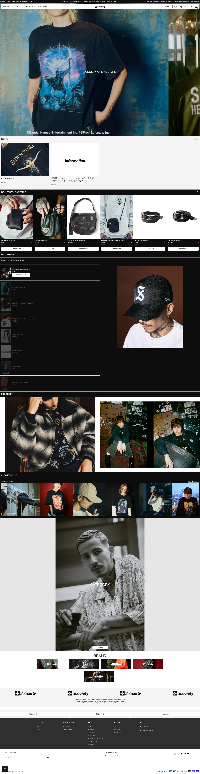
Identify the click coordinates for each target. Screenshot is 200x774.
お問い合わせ (117, 732)
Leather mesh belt (174, 240)
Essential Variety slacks (20, 382)
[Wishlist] (175, 6)
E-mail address (7, 757)
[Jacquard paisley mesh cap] (6, 272)
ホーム (90, 726)
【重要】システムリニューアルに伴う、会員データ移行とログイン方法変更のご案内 (73, 179)
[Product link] (16, 223)
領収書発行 (91, 744)
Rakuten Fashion (67, 729)
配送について (100, 714)
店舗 (38, 729)
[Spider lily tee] (6, 367)
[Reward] (5, 769)
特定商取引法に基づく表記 (95, 738)
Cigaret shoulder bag (8, 240)
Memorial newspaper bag (76, 240)
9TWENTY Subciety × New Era (22, 303)
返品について (33, 714)
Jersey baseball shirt (19, 287)
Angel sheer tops (18, 335)
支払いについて (167, 714)
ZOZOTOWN (66, 726)
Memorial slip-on (17, 350)
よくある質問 (117, 729)
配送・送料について (94, 729)
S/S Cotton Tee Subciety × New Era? (24, 319)
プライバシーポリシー (94, 741)
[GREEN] (64, 242)
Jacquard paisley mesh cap (21, 269)
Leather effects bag (41, 240)
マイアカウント (118, 726)
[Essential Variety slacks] (6, 383)
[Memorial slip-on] (6, 351)
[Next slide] (197, 192)
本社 (38, 726)
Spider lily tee (16, 366)
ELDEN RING (7, 178)
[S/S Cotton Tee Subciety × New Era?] (6, 320)
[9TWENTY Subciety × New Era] (6, 304)
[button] (186, 6)
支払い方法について (94, 732)
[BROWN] (198, 242)
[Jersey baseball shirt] (6, 288)
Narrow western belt (141, 240)
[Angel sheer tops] (6, 336)
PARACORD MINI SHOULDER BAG (113, 240)
